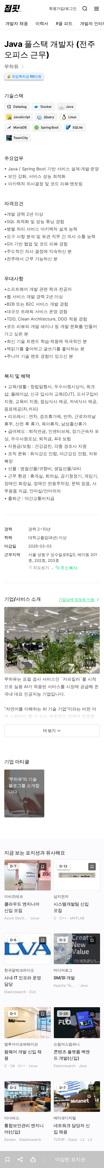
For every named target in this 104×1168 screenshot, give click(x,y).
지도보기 (41, 567)
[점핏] (12, 8)
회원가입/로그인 (63, 8)
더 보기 (49, 730)
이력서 (41, 23)
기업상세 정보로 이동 (76, 599)
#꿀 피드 (64, 23)
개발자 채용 (16, 23)
